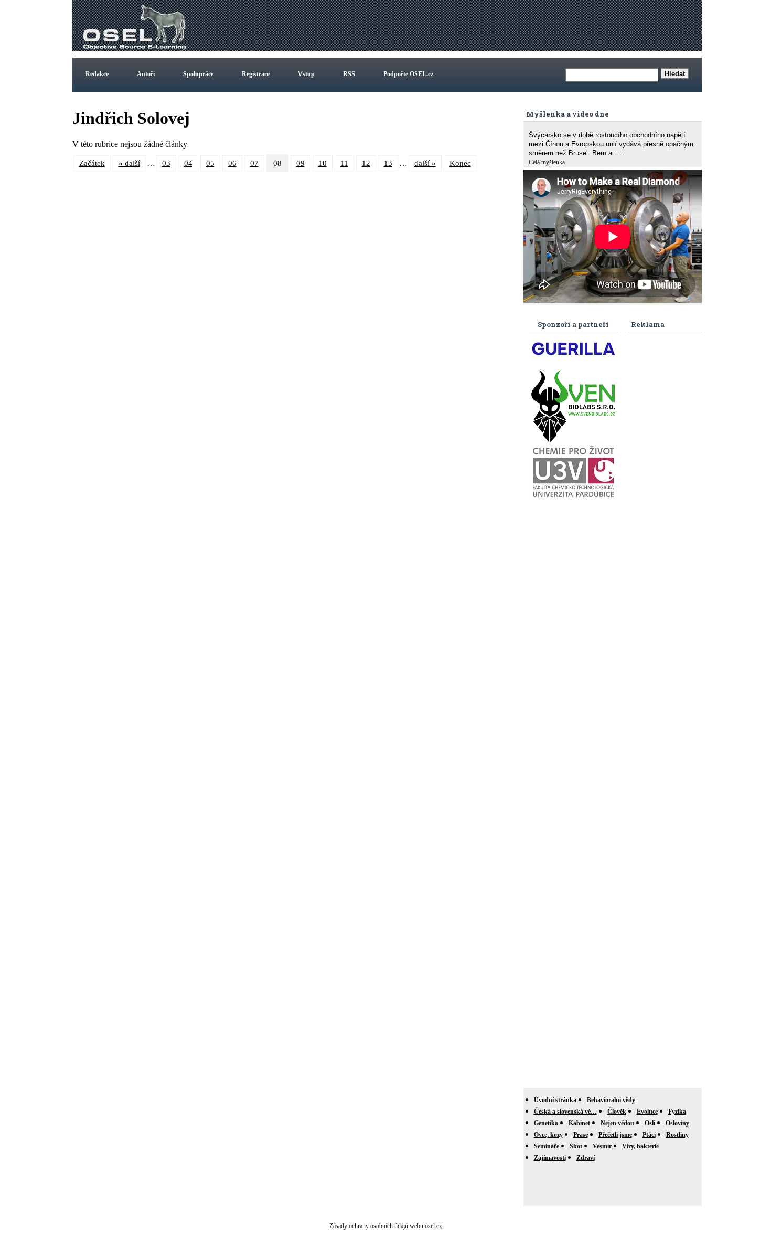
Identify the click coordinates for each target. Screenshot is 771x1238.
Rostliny (677, 1134)
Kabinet (579, 1123)
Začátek (92, 163)
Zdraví (585, 1157)
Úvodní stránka (555, 1100)
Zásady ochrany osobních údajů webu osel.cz (385, 1226)
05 (210, 163)
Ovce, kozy (548, 1134)
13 (388, 163)
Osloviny (677, 1123)
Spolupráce (198, 74)
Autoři (146, 74)
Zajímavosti (550, 1157)
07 (254, 163)
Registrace (256, 74)
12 (366, 163)
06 (232, 163)
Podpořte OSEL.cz (408, 74)
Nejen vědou (617, 1123)
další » (425, 163)
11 (344, 163)
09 (300, 163)
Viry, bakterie (640, 1146)
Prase (580, 1134)
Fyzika (677, 1111)
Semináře (546, 1146)
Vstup (306, 74)
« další (129, 163)
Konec (460, 163)
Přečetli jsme (615, 1134)
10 (322, 163)
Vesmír (602, 1146)
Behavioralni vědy (611, 1100)
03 (166, 163)
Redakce (97, 74)
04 (188, 163)
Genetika (546, 1123)
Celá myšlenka (547, 162)
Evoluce (647, 1111)
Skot (576, 1146)
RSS (349, 74)
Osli (650, 1123)
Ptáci (649, 1134)
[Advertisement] (509, 25)
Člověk (616, 1111)
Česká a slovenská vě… (565, 1111)
